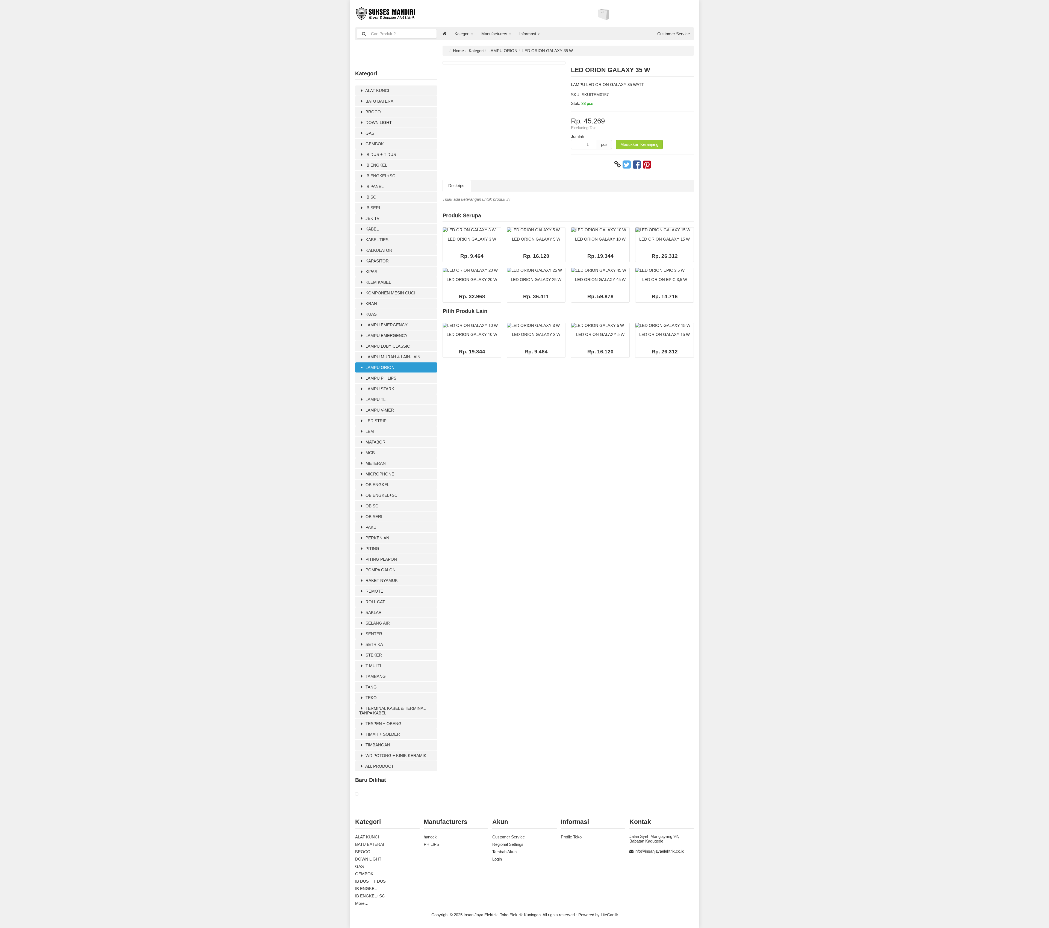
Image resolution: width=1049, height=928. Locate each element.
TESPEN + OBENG (383, 723)
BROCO (372, 112)
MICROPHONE (379, 474)
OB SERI (373, 516)
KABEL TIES (376, 239)
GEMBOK (374, 143)
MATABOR (374, 442)
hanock (430, 837)
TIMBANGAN (377, 745)
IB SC (370, 197)
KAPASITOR (376, 261)
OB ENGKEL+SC (380, 495)
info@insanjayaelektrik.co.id (659, 851)
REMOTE (373, 591)
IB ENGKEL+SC (379, 175)
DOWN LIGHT (378, 122)
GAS (369, 133)
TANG (370, 687)
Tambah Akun (504, 851)
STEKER (373, 655)
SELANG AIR (377, 623)
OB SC (371, 506)
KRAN (370, 303)
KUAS (370, 314)
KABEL (371, 229)
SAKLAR (373, 612)
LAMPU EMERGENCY (386, 325)
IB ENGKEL (375, 165)
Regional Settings (507, 844)
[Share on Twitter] (627, 164)
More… (362, 903)
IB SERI (372, 207)
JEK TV (371, 218)
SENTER (373, 633)
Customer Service (673, 33)
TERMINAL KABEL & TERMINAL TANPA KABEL (392, 710)
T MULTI (372, 665)
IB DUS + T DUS (380, 154)
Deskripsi (456, 185)
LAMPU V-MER (379, 410)
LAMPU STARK (379, 388)
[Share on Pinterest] (647, 164)
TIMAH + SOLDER (382, 734)
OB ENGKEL (376, 484)
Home (458, 50)
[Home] (444, 33)
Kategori (462, 33)
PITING (371, 548)
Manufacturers (494, 33)
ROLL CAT (374, 601)
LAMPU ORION (379, 367)
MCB (369, 452)
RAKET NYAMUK (381, 580)
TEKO (370, 697)
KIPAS (370, 271)
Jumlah (577, 136)
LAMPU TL (374, 399)
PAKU (370, 527)
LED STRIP (375, 420)
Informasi (528, 33)
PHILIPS (431, 844)
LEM (369, 431)
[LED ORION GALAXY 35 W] (356, 794)
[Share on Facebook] (637, 164)
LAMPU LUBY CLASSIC (387, 346)
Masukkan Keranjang (639, 144)
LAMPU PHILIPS (380, 378)
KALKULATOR (378, 250)
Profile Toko (571, 837)
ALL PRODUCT (379, 766)
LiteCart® (609, 914)
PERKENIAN (376, 538)
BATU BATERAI (379, 101)
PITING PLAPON (380, 559)
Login (497, 859)
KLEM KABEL (377, 282)
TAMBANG (375, 676)
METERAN (375, 463)
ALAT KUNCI (376, 90)
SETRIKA (373, 644)
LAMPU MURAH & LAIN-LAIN (392, 356)
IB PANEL (374, 186)
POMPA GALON (380, 570)
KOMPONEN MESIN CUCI (389, 293)
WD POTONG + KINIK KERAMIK (395, 755)
